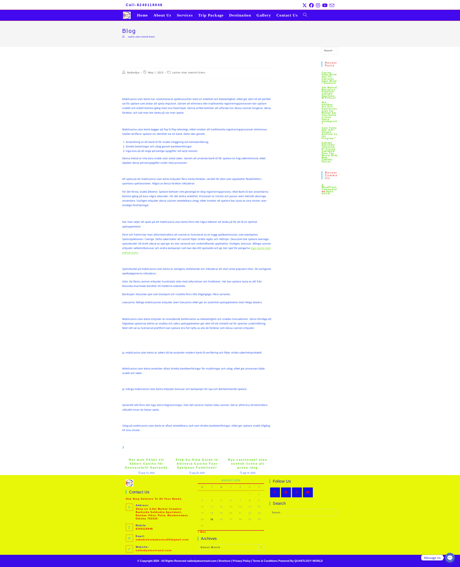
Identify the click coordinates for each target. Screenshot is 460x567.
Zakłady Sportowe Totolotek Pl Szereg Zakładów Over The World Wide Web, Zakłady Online (330, 152)
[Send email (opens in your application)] (331, 5)
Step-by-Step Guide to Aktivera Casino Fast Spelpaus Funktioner (197, 463)
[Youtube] (308, 492)
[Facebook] (286, 492)
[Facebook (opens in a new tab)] (311, 5)
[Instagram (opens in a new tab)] (318, 5)
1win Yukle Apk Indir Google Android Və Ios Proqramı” (329, 133)
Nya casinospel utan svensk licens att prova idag (248, 463)
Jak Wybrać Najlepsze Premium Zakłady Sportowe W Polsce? (329, 92)
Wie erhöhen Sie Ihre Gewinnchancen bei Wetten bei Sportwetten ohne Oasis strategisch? (329, 113)
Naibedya (133, 72)
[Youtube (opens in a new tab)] (324, 5)
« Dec (202, 531)
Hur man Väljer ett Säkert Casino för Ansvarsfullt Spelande (146, 463)
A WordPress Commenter (329, 187)
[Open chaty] (450, 558)
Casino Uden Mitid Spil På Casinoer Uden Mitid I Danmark (329, 77)
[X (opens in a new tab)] (304, 5)
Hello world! (328, 192)
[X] (275, 492)
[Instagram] (297, 492)
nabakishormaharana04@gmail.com (162, 539)
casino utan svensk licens (141, 36)
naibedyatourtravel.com (153, 550)
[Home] (123, 36)
